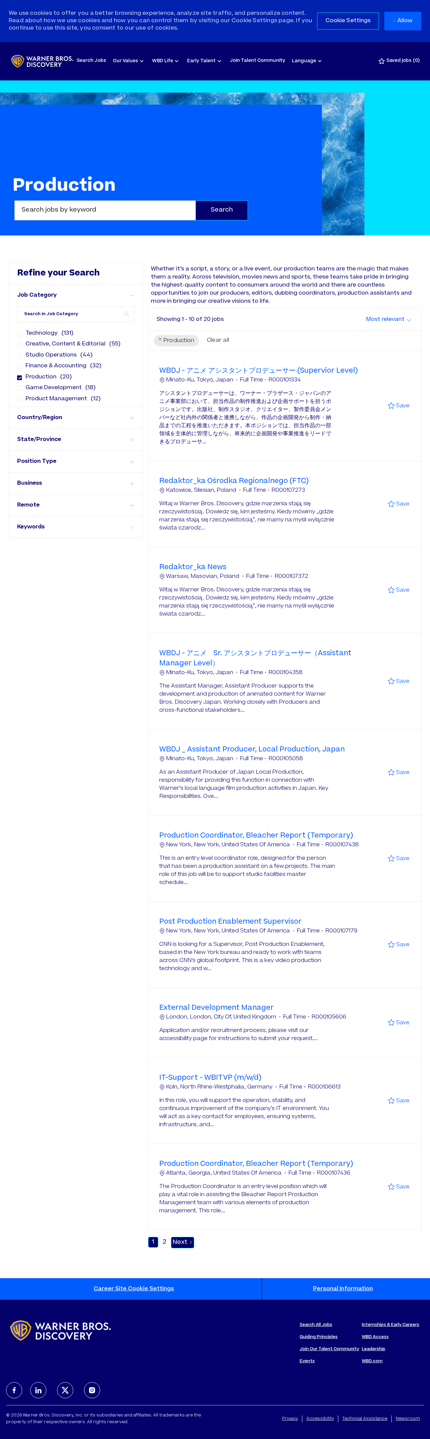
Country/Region (39, 417)
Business (29, 483)
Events (307, 1361)
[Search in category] (126, 314)
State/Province (39, 439)
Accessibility (320, 1419)
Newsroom (408, 1419)
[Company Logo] (42, 61)
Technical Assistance (364, 1419)
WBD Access (375, 1337)
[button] (348, 21)
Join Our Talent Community (329, 1349)
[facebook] (14, 1390)
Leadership (373, 1349)
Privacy (290, 1419)
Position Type (36, 461)
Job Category (37, 295)
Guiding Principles (319, 1337)
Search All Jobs (316, 1325)
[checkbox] (17, 331)
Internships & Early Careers (390, 1325)
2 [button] (164, 1242)
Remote (28, 505)
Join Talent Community (257, 61)
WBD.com (372, 1361)
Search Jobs (91, 61)
